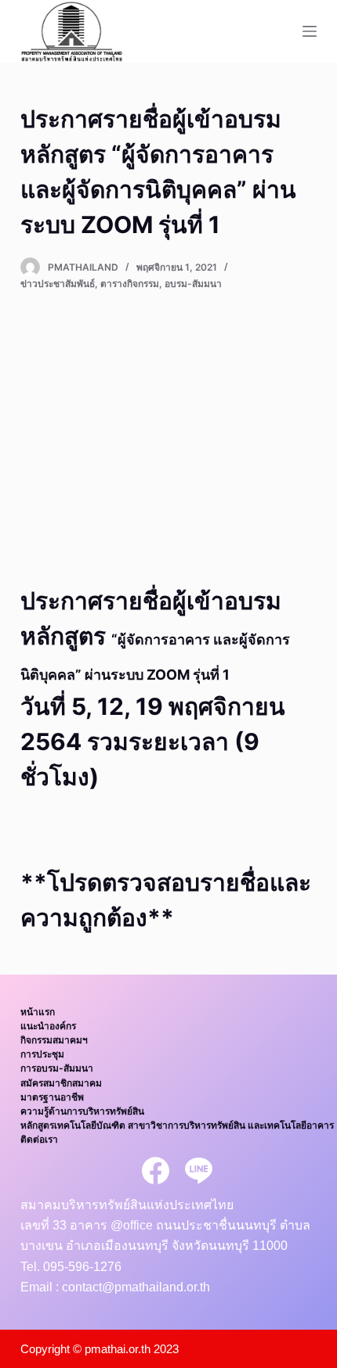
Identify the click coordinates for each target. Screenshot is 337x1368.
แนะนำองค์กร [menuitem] (48, 1026)
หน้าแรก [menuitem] (37, 1012)
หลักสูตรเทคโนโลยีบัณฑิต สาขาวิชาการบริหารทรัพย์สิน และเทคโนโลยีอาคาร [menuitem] (177, 1125)
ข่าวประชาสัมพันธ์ (57, 283)
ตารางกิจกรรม (129, 283)
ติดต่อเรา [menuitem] (39, 1139)
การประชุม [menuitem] (42, 1054)
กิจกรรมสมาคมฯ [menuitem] (54, 1040)
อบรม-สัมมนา (193, 283)
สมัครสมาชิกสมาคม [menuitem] (61, 1083)
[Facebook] (155, 1170)
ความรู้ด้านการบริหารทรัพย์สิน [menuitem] (82, 1111)
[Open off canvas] (310, 31)
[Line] (198, 1170)
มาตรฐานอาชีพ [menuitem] (52, 1097)
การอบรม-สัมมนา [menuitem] (56, 1068)
